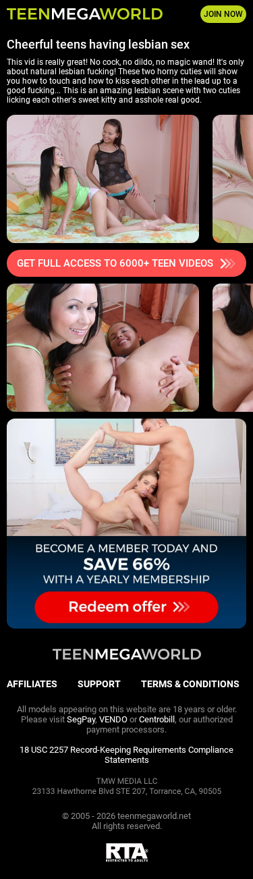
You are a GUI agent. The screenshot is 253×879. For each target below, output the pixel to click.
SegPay (81, 719)
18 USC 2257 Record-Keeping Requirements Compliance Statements (126, 755)
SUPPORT (99, 683)
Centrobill (157, 719)
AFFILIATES (32, 683)
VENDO (113, 719)
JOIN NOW (223, 14)
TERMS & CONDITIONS (190, 683)
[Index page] (85, 14)
